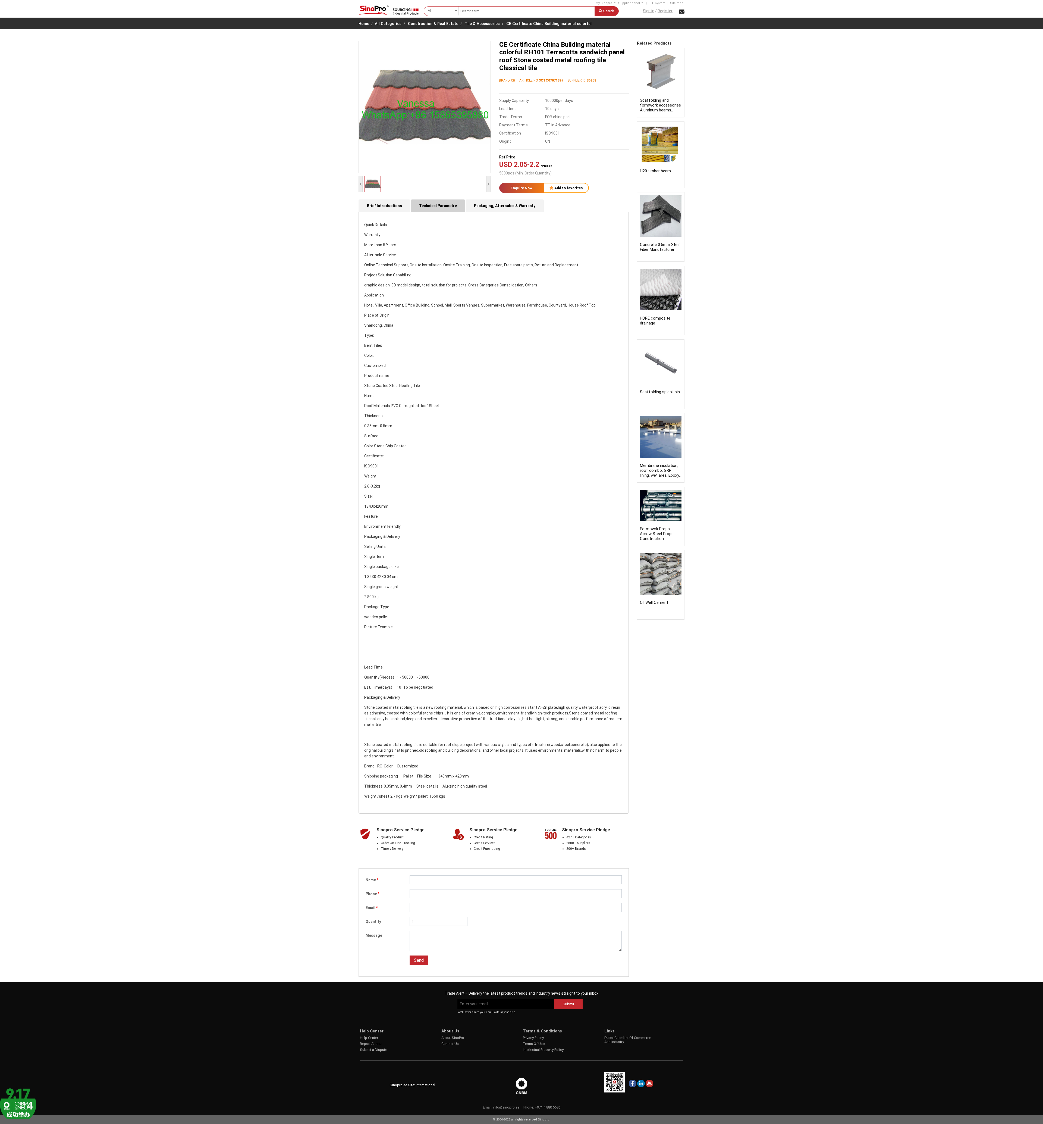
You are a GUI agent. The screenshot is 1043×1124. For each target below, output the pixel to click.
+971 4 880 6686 (547, 1107)
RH (513, 80)
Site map (676, 3)
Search (608, 11)
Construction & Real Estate (433, 23)
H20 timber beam (655, 170)
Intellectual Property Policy (543, 1050)
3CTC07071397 (551, 80)
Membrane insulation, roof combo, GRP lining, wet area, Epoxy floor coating (659, 473)
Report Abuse (370, 1044)
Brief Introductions (384, 206)
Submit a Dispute (373, 1050)
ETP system (657, 3)
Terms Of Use (534, 1044)
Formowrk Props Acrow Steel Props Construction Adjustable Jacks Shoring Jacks (657, 538)
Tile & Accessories (482, 23)
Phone (372, 894)
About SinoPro (452, 1038)
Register (665, 11)
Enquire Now (521, 188)
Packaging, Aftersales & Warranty (504, 206)
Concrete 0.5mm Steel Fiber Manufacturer (660, 247)
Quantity (373, 921)
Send (419, 960)
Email (372, 908)
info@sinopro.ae (506, 1107)
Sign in (648, 11)
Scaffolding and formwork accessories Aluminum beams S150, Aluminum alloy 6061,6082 (660, 110)
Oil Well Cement (654, 602)
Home (364, 23)
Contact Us (450, 1044)
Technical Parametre (438, 206)
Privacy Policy (533, 1038)
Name (372, 880)
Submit (568, 1004)
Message (374, 935)
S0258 (591, 80)
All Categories (388, 23)
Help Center (369, 1038)
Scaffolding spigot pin (660, 391)
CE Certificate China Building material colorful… (550, 23)
